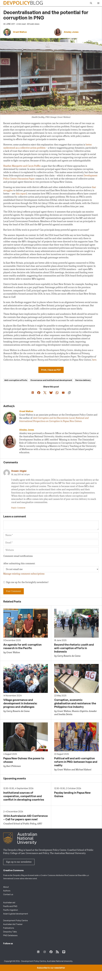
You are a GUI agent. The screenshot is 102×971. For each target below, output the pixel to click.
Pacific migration (10, 910)
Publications (8, 928)
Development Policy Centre (15, 920)
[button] (91, 3)
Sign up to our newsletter (19, 861)
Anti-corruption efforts (15, 380)
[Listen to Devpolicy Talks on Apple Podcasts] (64, 952)
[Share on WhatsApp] (57, 393)
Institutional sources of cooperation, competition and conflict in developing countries (23, 796)
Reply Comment (18, 507)
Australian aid (9, 902)
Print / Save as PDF (51, 370)
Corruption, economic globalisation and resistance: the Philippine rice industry (75, 703)
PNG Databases (10, 935)
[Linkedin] (24, 425)
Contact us (8, 894)
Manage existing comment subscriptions (23, 573)
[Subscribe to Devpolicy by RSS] (57, 952)
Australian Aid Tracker (13, 924)
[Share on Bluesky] (51, 393)
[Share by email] (63, 393)
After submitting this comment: (19, 563)
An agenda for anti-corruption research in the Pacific (22, 646)
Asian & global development (15, 914)
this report (21, 193)
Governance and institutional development (51, 380)
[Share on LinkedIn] (33, 393)
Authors (6, 891)
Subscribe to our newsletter (51, 967)
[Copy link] (69, 393)
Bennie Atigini (18, 471)
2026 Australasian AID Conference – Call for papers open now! (25, 817)
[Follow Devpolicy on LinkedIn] (38, 952)
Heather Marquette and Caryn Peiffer (22, 166)
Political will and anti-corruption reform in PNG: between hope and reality (75, 762)
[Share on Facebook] (39, 393)
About (6, 887)
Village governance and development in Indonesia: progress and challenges (20, 703)
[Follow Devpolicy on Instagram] (45, 952)
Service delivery (83, 380)
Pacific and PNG (10, 906)
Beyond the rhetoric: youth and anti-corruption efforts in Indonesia (74, 648)
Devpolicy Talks (10, 932)
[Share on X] (45, 393)
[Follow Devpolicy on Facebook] (51, 952)
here (94, 359)
